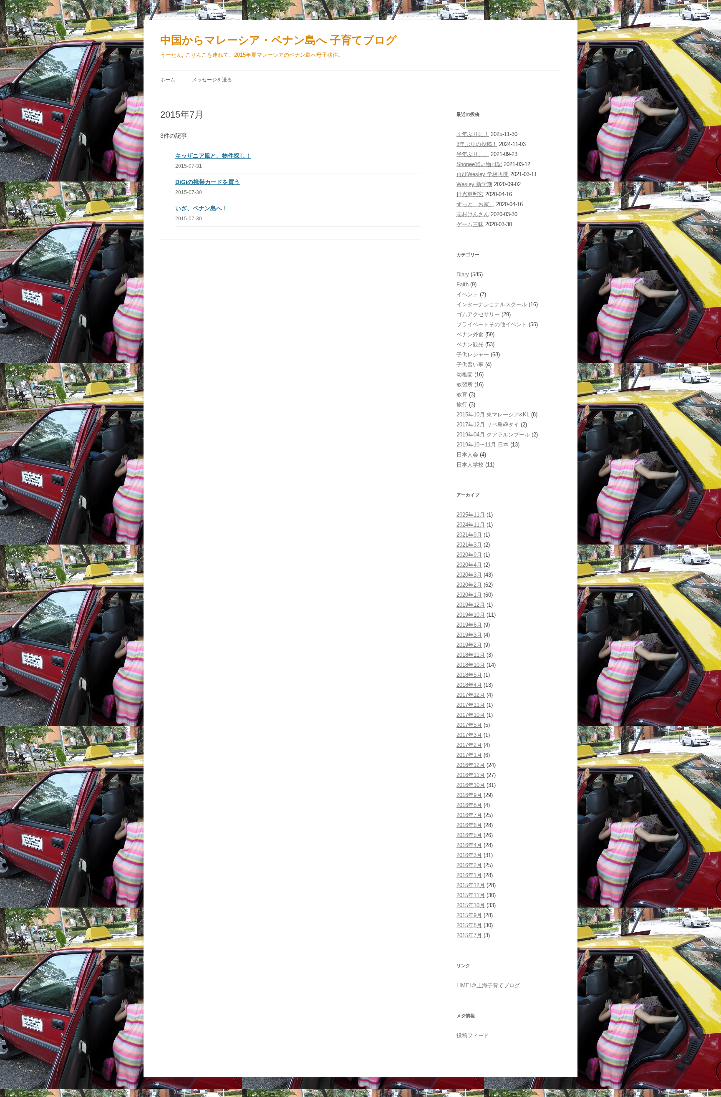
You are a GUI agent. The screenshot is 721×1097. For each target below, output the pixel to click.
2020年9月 (469, 555)
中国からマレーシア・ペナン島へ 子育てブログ (278, 40)
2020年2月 (469, 585)
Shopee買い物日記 (479, 164)
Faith (462, 284)
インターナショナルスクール (491, 304)
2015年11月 (470, 895)
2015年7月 (469, 935)
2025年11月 (470, 515)
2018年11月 (470, 655)
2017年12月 (470, 695)
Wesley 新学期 (474, 184)
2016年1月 (469, 875)
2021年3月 (469, 545)
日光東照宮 (470, 194)
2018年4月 (469, 685)
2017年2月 (469, 745)
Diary (462, 274)
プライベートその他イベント (491, 324)
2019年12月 (470, 605)
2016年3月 (469, 855)
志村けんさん (472, 214)
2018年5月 (469, 675)
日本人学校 (470, 464)
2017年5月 (469, 725)
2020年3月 (469, 575)
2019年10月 (470, 615)
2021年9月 (469, 535)
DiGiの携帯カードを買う (207, 182)
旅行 (461, 404)
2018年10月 (470, 665)
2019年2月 (469, 645)
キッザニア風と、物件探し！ (213, 155)
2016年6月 (469, 825)
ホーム (167, 80)
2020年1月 (469, 595)
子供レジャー (472, 354)
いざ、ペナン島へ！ (201, 208)
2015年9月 (469, 915)
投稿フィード (472, 1035)
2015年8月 (469, 925)
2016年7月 (469, 815)
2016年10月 (470, 785)
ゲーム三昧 (470, 224)
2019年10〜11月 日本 (482, 444)
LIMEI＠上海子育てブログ (488, 985)
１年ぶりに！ (472, 134)
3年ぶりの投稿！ (476, 144)
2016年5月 (469, 835)
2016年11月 (470, 775)
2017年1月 (469, 755)
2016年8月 (469, 805)
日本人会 (467, 454)
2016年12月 (470, 765)
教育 (461, 394)
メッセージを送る (212, 80)
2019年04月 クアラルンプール (493, 434)
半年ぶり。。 (472, 154)
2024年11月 (470, 525)
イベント (467, 294)
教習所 (464, 384)
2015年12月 (470, 885)
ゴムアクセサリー (478, 314)
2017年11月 (470, 705)
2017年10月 (470, 715)
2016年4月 (469, 845)
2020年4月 (469, 565)
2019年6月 (469, 625)
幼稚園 (464, 374)
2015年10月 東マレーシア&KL (492, 414)
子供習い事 (470, 364)
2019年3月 (469, 635)
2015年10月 (470, 905)
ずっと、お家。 (475, 204)
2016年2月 (469, 865)
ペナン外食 (470, 334)
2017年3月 (469, 735)
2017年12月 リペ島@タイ (487, 424)
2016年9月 (469, 795)
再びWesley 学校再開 (482, 174)
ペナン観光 (470, 344)
